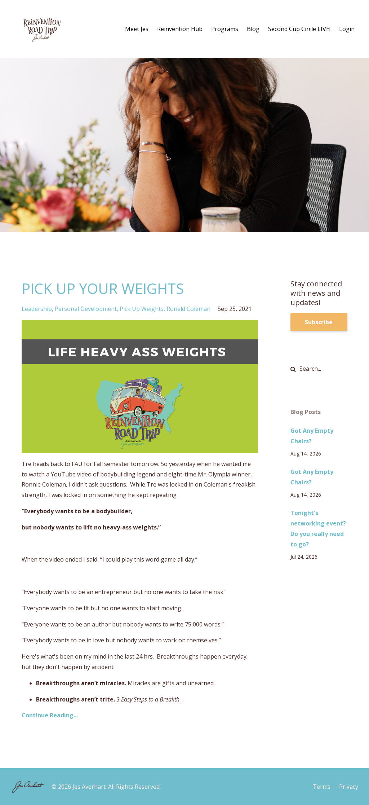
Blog (253, 29)
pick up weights (142, 309)
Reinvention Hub (180, 29)
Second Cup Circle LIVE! (299, 29)
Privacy (348, 787)
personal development (86, 309)
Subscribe (319, 322)
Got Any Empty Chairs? (311, 436)
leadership (37, 309)
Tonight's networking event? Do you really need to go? (318, 528)
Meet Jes (136, 29)
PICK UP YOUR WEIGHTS (103, 288)
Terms (321, 787)
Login (347, 29)
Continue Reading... (50, 715)
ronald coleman (188, 309)
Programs (224, 29)
